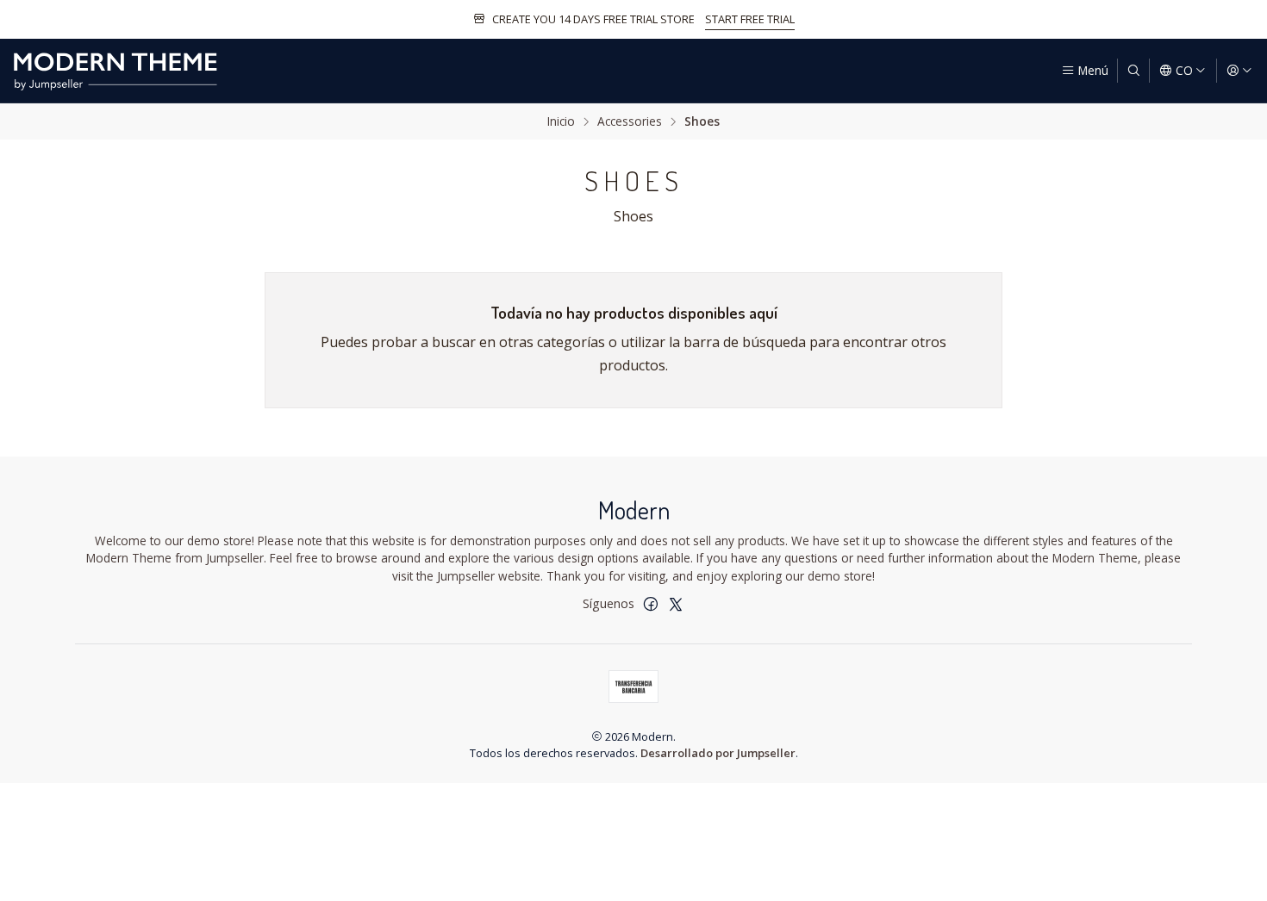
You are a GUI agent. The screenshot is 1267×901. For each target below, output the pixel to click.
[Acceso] (1239, 71)
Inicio (561, 121)
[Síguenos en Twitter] (675, 603)
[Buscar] (1133, 71)
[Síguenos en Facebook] (650, 603)
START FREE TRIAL (750, 19)
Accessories (629, 121)
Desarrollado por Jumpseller (718, 753)
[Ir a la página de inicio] (115, 70)
